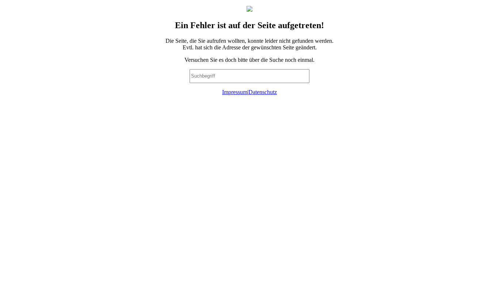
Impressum (234, 92)
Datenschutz (262, 92)
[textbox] (249, 76)
